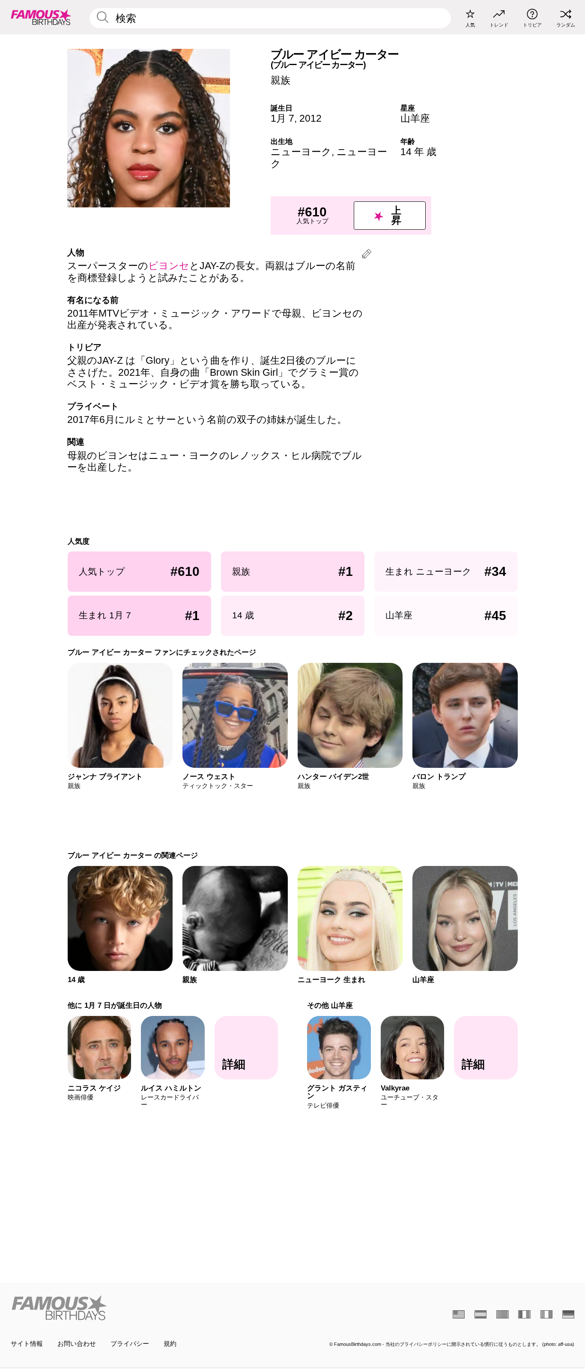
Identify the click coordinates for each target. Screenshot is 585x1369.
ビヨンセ (168, 265)
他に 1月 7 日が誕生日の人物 (114, 1005)
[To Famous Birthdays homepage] (41, 17)
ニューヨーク (301, 151)
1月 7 (282, 118)
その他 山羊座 (330, 1005)
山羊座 (415, 118)
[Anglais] (459, 1314)
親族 (280, 80)
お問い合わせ (76, 1343)
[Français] (524, 1314)
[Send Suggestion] (367, 255)
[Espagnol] (481, 1314)
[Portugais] (502, 1314)
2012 (310, 118)
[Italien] (546, 1314)
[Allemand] (568, 1314)
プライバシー (129, 1343)
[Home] (149, 1308)
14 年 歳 (418, 151)
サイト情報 (27, 1343)
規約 (170, 1343)
